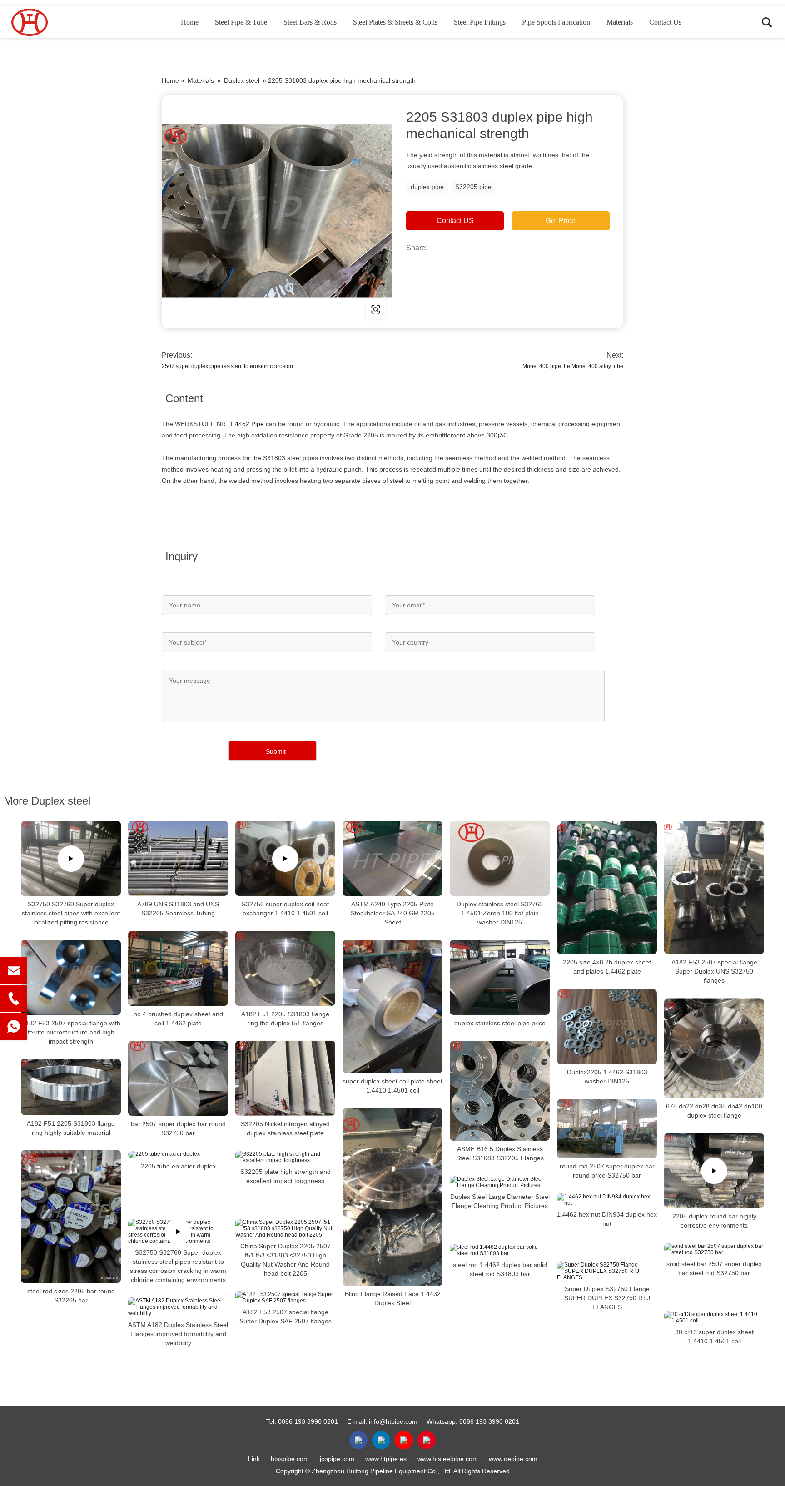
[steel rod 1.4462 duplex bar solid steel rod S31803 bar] (500, 1250)
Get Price (561, 220)
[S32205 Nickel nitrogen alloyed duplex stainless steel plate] (285, 1078)
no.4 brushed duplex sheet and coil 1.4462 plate (178, 1018)
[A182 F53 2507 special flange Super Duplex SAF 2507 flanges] (285, 1297)
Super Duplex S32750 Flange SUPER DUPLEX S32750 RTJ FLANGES (607, 1298)
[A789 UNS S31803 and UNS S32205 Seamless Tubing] (178, 858)
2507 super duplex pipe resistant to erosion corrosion (227, 366)
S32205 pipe (473, 186)
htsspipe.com (290, 1458)
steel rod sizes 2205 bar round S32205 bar (71, 1296)
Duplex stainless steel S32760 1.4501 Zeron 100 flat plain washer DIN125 (500, 913)
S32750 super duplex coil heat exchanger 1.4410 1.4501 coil (285, 908)
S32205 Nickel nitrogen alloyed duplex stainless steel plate (285, 1128)
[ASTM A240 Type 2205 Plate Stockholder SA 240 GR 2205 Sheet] (392, 858)
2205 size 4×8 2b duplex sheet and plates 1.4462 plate (607, 967)
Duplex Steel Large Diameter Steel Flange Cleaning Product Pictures (500, 1201)
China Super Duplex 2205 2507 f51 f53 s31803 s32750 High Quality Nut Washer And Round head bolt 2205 (285, 1259)
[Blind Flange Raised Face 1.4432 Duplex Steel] (392, 1197)
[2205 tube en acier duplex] (178, 1154)
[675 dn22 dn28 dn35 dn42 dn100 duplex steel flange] (714, 1048)
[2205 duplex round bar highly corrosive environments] (714, 1170)
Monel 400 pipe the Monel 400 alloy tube (572, 366)
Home (190, 22)
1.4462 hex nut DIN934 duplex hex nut (607, 1219)
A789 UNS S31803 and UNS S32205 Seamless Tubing (178, 908)
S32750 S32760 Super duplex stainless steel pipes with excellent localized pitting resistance (71, 913)
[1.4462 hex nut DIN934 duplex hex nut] (607, 1199)
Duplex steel (241, 80)
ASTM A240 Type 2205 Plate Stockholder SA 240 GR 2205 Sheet (393, 913)
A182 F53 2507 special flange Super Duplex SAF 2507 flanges (285, 1316)
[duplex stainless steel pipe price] (500, 977)
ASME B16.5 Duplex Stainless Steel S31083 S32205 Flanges (500, 1153)
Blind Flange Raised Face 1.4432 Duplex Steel (393, 1298)
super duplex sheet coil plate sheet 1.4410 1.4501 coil (392, 1086)
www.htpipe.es (386, 1458)
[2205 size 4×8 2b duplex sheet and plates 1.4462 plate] (607, 887)
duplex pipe (427, 186)
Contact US (455, 220)
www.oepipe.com (513, 1458)
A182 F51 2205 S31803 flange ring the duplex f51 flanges (285, 1018)
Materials (619, 22)
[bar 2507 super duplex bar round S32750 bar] (178, 1078)
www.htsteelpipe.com (447, 1458)
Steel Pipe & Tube (241, 22)
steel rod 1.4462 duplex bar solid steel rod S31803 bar (500, 1269)
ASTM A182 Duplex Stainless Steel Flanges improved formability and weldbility (178, 1334)
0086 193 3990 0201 (308, 1421)
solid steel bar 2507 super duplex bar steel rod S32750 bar (714, 1268)
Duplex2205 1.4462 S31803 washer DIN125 (607, 1077)
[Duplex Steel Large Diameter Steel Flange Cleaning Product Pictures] (500, 1182)
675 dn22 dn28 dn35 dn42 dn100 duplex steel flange (714, 1111)
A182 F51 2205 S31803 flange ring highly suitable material (71, 1127)
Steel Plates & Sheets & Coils (395, 22)
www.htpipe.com (219, 309)
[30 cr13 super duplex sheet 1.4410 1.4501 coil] (714, 1317)
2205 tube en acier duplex (178, 1166)
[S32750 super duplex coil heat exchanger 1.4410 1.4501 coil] (285, 858)
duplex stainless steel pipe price (500, 1023)
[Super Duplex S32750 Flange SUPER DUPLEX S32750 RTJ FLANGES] (607, 1271)
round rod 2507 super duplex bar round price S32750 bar (607, 1171)
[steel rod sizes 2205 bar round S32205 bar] (71, 1216)
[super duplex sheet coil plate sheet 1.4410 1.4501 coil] (392, 1006)
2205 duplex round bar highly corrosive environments (714, 1221)
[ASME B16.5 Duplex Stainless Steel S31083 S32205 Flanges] (500, 1091)
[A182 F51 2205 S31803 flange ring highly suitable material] (71, 1087)
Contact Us (665, 22)
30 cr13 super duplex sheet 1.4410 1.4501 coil (714, 1336)
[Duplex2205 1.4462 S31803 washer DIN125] (607, 1026)
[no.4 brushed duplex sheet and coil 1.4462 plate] (178, 968)
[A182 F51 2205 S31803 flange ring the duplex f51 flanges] (285, 968)
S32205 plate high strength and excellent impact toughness (285, 1176)
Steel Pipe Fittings (480, 22)
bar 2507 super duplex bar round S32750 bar (178, 1128)
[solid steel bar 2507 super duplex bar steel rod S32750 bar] (714, 1249)
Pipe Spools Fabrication (556, 22)
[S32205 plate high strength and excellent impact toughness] (285, 1157)
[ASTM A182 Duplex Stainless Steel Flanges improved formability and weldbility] (178, 1307)
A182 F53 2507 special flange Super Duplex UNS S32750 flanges (714, 971)
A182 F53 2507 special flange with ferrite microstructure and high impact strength (70, 1032)
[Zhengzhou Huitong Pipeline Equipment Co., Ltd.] (56, 22)
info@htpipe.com (393, 1421)
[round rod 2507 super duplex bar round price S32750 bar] (607, 1128)
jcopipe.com (337, 1458)
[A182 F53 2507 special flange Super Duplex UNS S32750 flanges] (714, 887)
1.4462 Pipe (246, 423)
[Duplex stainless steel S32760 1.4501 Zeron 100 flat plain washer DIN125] (500, 858)
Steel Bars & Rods (310, 22)
